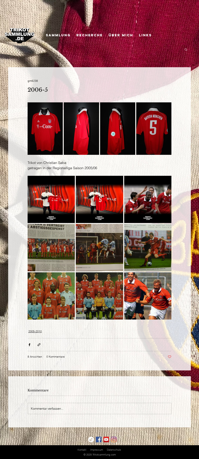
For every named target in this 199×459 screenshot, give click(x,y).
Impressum (96, 449)
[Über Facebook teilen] (29, 345)
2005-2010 (35, 331)
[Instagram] (114, 439)
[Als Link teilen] (39, 345)
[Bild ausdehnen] (45, 128)
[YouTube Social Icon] (106, 439)
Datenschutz (114, 449)
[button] (186, 49)
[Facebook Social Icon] (98, 439)
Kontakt (82, 449)
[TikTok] (91, 439)
